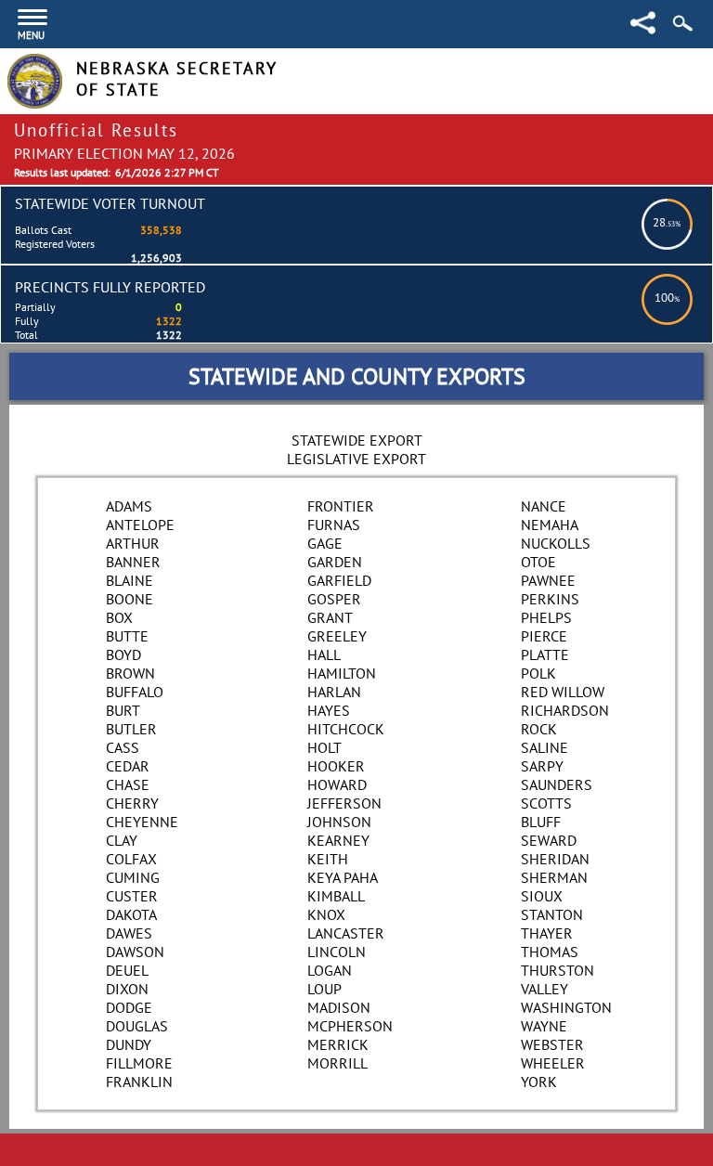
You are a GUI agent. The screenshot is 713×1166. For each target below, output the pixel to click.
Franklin (139, 1081)
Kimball (336, 896)
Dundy (128, 1044)
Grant (330, 617)
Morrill (337, 1063)
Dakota (131, 914)
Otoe (538, 561)
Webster (552, 1044)
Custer (132, 896)
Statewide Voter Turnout (110, 203)
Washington (566, 1007)
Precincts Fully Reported (110, 287)
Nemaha (549, 524)
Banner (133, 561)
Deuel (127, 970)
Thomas (549, 951)
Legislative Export (356, 458)
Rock (539, 728)
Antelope (140, 524)
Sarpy (542, 766)
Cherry (132, 803)
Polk (538, 673)
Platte (545, 654)
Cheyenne (142, 821)
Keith (327, 858)
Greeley (337, 636)
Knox (326, 914)
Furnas (333, 524)
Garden (334, 561)
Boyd (123, 654)
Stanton (552, 914)
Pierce (544, 636)
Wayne (544, 1026)
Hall (324, 654)
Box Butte (127, 626)
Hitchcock (345, 728)
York (539, 1081)
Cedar (127, 766)
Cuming (133, 877)
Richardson (565, 710)
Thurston (557, 970)
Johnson (339, 821)
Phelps (546, 617)
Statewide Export (357, 440)
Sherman (554, 877)
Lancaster (345, 933)
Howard (337, 784)
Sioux (542, 896)
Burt (123, 710)
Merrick (338, 1044)
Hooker (336, 766)
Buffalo (134, 691)
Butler (131, 728)
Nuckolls (555, 543)
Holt (324, 747)
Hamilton (341, 673)
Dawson (135, 951)
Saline (544, 747)
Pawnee (548, 580)
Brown (130, 673)
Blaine (129, 580)
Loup (324, 988)
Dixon (127, 988)
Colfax (131, 858)
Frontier (340, 506)
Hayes (328, 710)
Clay (121, 840)
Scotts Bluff (546, 812)
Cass (122, 747)
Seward (549, 840)
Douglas (137, 1026)
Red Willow (562, 691)
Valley (544, 988)
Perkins (550, 598)
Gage (325, 543)
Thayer (547, 933)
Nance (543, 506)
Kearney (338, 840)
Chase (127, 784)
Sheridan (555, 858)
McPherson (350, 1026)
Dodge (129, 1007)
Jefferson (344, 803)
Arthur (133, 543)
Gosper (334, 598)
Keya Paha (342, 877)
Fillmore (139, 1063)
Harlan (334, 691)
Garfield (339, 580)
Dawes (129, 933)
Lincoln (336, 951)
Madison (338, 1007)
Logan (329, 970)
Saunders (556, 784)
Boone (129, 598)
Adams (129, 506)
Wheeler (553, 1063)
